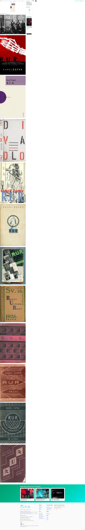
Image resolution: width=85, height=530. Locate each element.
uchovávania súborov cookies (33, 513)
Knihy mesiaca (41, 515)
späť (29, 3)
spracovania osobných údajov (24, 513)
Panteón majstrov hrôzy (42, 516)
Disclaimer (13, 11)
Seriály (47, 517)
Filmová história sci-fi (41, 518)
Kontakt (24, 515)
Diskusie (32, 0)
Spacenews (40, 507)
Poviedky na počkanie (49, 508)
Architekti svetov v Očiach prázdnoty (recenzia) (41, 499)
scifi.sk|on (48, 506)
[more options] (32, 7)
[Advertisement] (29, 45)
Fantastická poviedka (49, 507)
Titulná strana (40, 506)
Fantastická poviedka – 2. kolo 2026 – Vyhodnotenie (57, 499)
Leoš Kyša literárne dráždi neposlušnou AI (26, 499)
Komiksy (48, 519)
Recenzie (40, 508)
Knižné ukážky (41, 514)
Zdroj (11, 11)
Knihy (47, 518)
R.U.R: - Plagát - (2, 34)
